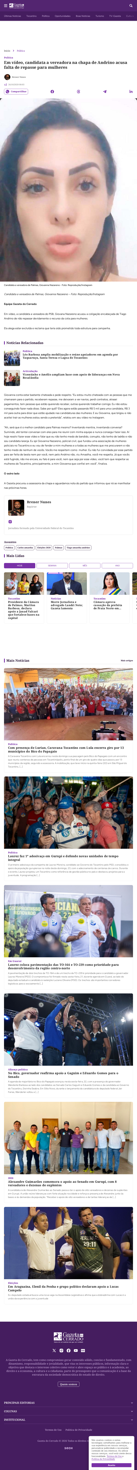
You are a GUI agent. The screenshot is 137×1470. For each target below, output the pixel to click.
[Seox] (68, 1448)
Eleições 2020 (44, 547)
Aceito (111, 1465)
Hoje (19, 565)
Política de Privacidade (78, 1429)
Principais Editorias (19, 1403)
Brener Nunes (19, 77)
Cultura (130, 16)
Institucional (14, 1420)
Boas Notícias (83, 16)
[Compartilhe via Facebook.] (52, 92)
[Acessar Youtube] (76, 1350)
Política (45, 16)
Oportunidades (63, 16)
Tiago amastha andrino (78, 547)
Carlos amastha (25, 547)
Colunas (10, 1411)
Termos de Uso (53, 1429)
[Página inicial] (68, 1337)
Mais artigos (127, 661)
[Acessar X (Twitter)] (54, 1350)
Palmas (58, 547)
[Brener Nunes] (7, 77)
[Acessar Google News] (83, 1350)
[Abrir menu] (5, 5)
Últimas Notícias (12, 16)
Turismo (100, 16)
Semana (52, 565)
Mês (85, 565)
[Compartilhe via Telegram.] (105, 92)
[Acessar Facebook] (68, 1350)
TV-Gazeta (115, 16)
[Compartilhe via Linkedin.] (131, 92)
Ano (117, 565)
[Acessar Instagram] (10, 522)
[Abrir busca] (131, 6)
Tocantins (31, 16)
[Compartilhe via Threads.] (79, 92)
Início (7, 50)
